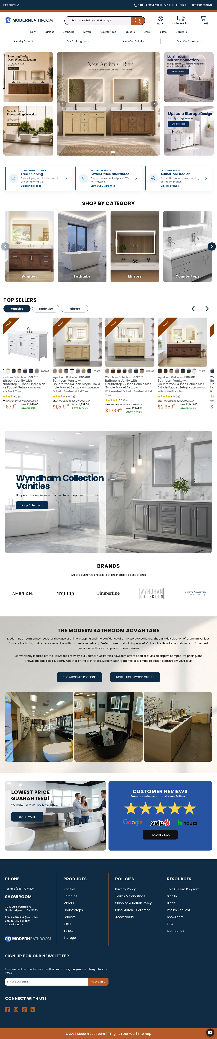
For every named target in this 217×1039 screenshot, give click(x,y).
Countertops (73, 910)
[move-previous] (193, 309)
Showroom (175, 917)
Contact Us (175, 931)
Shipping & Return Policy (133, 903)
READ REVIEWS (160, 835)
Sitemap (145, 1034)
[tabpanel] (29, 366)
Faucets (70, 917)
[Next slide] (154, 103)
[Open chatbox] (210, 1032)
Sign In (172, 896)
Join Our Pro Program (183, 889)
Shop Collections (32, 505)
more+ (50, 371)
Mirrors (75, 309)
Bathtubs (46, 309)
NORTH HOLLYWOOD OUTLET (135, 677)
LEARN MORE (27, 817)
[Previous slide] (62, 103)
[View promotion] (28, 77)
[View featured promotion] (108, 104)
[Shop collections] (108, 492)
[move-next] (206, 309)
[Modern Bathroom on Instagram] (16, 1009)
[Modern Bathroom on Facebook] (7, 1009)
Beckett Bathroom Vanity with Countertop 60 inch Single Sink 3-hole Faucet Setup (187, 384)
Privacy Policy (125, 889)
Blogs (171, 903)
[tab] (104, 152)
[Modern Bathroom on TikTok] (24, 1009)
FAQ (170, 924)
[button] (203, 20)
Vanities (17, 309)
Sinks (67, 924)
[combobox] (104, 20)
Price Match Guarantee (132, 910)
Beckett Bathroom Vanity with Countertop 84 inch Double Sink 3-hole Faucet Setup (81, 384)
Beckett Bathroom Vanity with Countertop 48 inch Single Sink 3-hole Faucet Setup (134, 384)
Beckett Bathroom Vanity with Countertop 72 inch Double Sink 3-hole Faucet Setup (28, 386)
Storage (70, 938)
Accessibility (124, 917)
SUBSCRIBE (98, 981)
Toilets (69, 931)
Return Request (178, 910)
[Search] (138, 20)
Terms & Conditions (130, 896)
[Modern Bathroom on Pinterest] (33, 1009)
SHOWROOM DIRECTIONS (79, 677)
